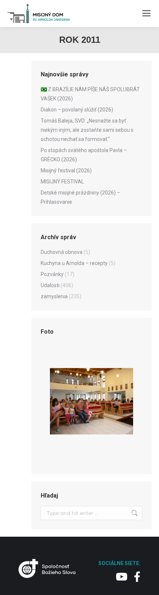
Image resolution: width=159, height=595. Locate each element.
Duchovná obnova (61, 252)
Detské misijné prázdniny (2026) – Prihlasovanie (80, 197)
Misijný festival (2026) (66, 170)
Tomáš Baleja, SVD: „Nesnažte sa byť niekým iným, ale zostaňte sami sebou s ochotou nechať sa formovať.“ (87, 130)
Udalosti (50, 285)
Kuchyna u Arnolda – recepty (74, 263)
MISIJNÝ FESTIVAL (62, 182)
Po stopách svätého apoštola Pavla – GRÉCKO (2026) (84, 154)
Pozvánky (52, 274)
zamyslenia (54, 296)
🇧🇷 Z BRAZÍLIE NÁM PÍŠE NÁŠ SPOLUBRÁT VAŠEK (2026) (90, 94)
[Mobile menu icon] (146, 13)
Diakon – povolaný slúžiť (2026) (77, 110)
